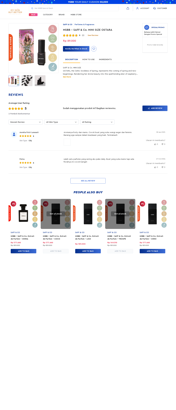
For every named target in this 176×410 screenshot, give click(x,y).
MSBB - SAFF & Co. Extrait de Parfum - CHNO (151, 237)
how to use (88, 59)
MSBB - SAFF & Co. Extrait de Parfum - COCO (54, 237)
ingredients (105, 59)
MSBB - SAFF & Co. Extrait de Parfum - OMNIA (22, 237)
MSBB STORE (76, 14)
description (71, 59)
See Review (93, 35)
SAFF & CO (67, 24)
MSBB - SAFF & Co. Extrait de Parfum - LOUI (87, 237)
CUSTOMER (162, 8)
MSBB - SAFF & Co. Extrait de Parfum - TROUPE (119, 237)
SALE (33, 14)
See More (67, 77)
